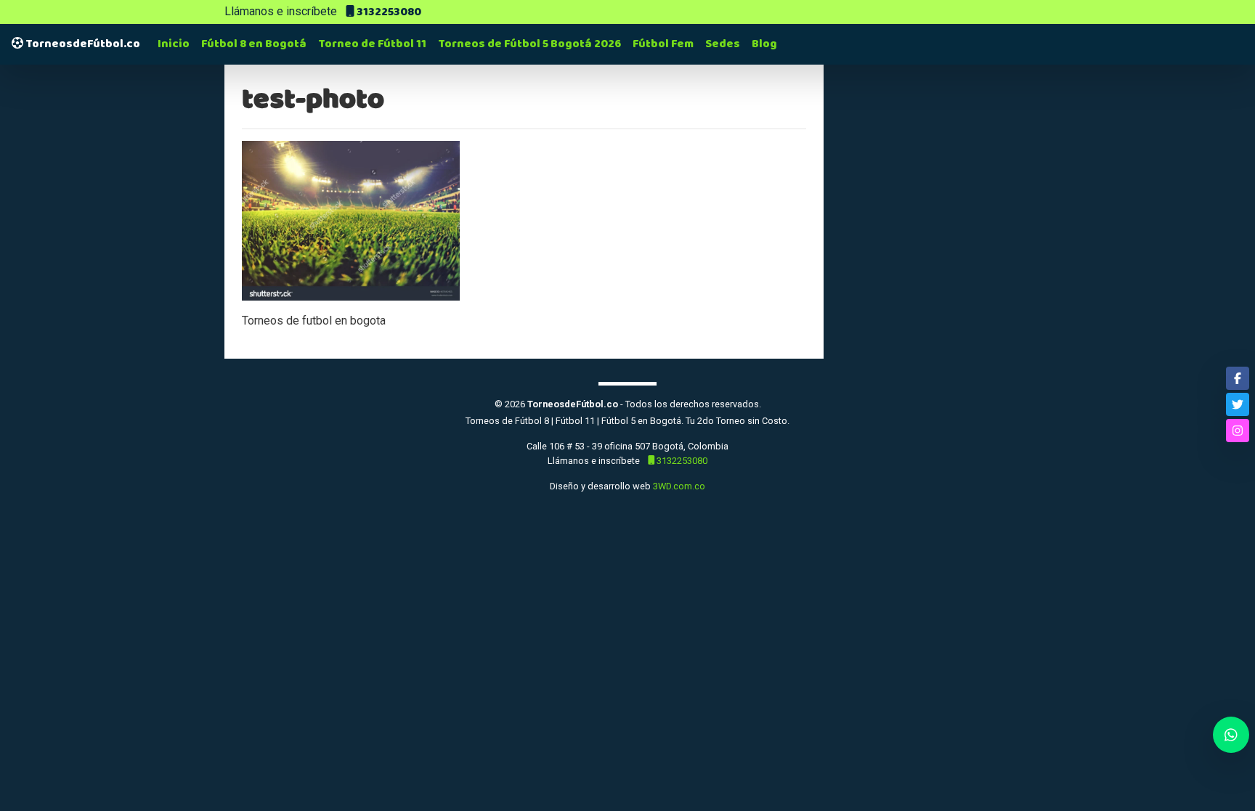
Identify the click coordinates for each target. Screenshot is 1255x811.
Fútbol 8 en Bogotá (253, 43)
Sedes (722, 43)
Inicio (174, 43)
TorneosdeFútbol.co (81, 43)
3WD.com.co (679, 486)
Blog (764, 43)
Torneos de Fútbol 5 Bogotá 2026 (529, 43)
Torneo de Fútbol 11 (372, 43)
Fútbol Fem (663, 43)
